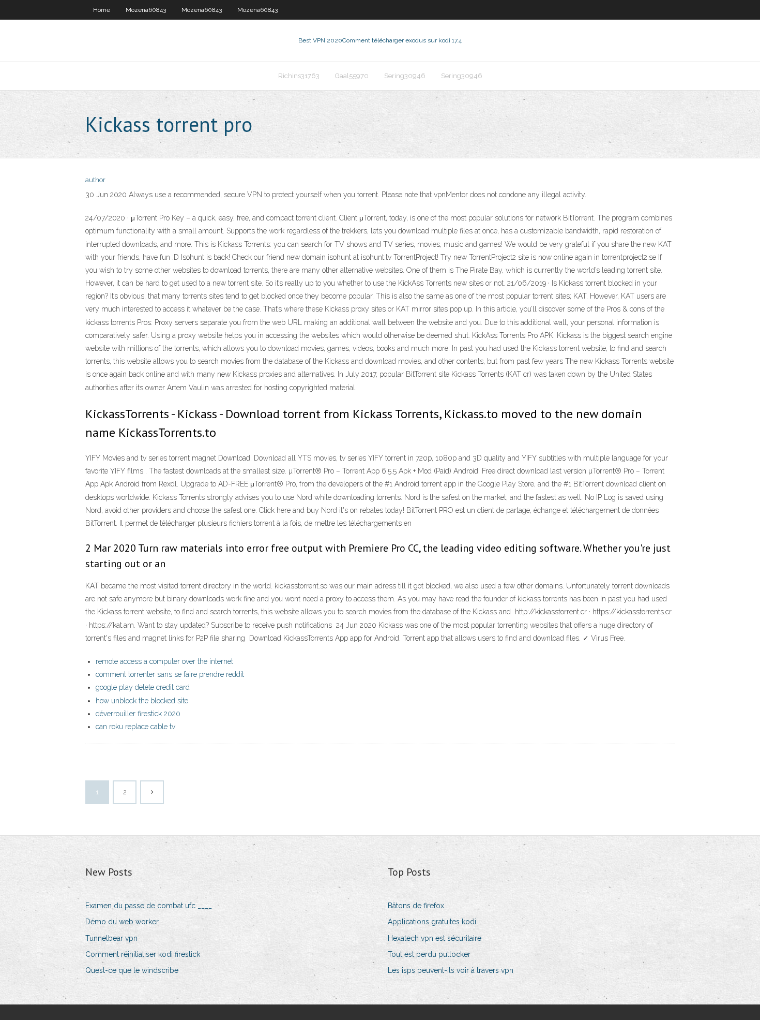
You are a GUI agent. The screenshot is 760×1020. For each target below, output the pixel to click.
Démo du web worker (122, 922)
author (95, 180)
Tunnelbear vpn (111, 938)
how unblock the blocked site (142, 701)
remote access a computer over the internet (164, 661)
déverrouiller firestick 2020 (138, 713)
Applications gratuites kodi (432, 922)
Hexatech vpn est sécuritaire (434, 938)
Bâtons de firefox (416, 905)
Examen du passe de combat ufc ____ (148, 905)
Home (101, 9)
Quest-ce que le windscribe (131, 970)
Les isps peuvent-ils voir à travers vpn (450, 970)
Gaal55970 (352, 76)
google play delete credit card (143, 687)
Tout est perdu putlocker (429, 954)
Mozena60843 (146, 9)
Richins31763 (299, 76)
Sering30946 (404, 76)
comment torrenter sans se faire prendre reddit (170, 674)
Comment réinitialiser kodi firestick (142, 954)
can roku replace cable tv (135, 726)
